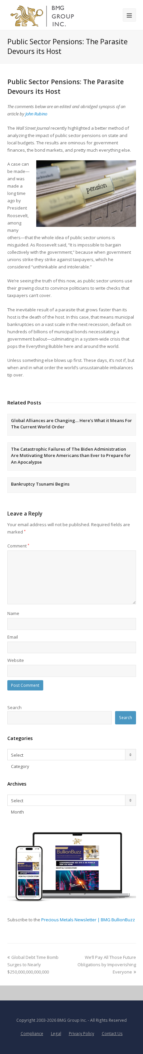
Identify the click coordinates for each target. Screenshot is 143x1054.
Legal (56, 1033)
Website (15, 660)
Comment (18, 546)
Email (12, 637)
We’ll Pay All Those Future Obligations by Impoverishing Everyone (106, 964)
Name (13, 613)
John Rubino (36, 114)
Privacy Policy (81, 1033)
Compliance (32, 1033)
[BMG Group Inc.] (42, 15)
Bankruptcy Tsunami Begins (40, 484)
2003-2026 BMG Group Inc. (61, 1020)
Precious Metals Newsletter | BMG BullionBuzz (88, 920)
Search (14, 707)
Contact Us (112, 1033)
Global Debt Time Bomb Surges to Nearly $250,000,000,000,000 (33, 964)
